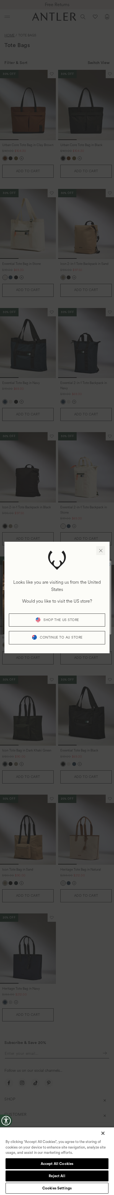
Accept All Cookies (57, 1164)
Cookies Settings (57, 1188)
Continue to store (61, 637)
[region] (57, 1161)
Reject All (57, 1176)
